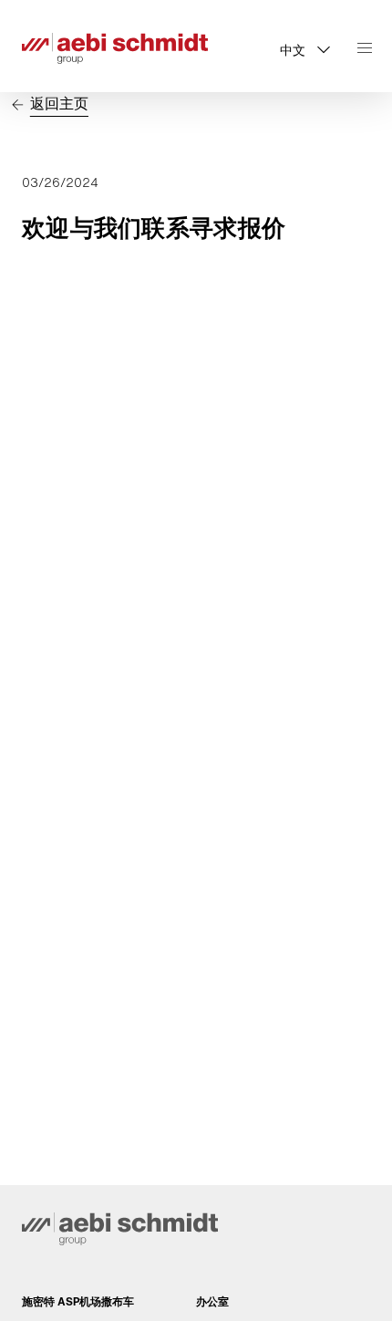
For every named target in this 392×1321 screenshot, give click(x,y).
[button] (304, 49)
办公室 (212, 1301)
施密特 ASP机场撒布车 (78, 1301)
